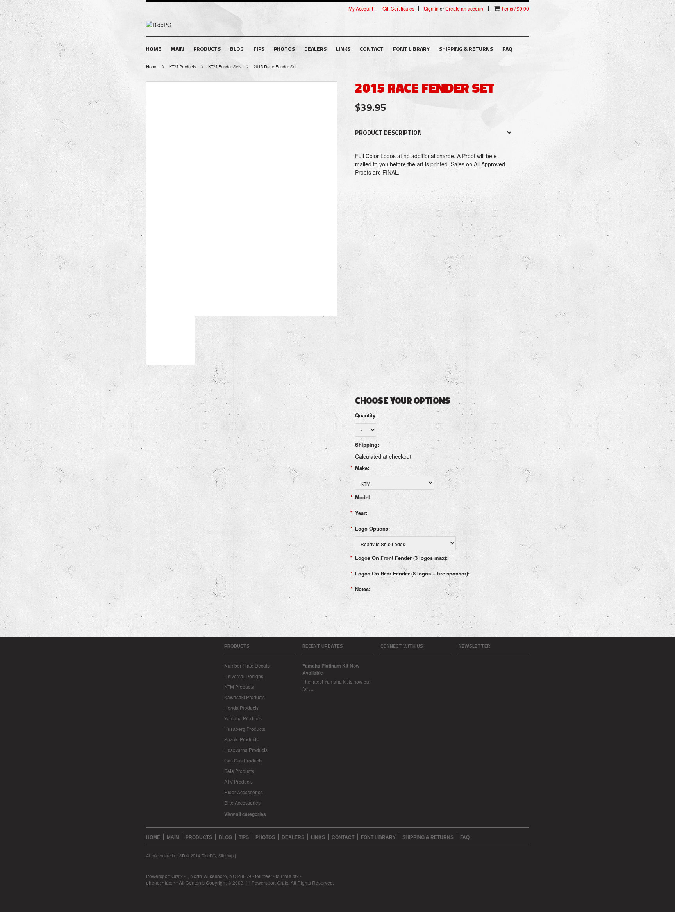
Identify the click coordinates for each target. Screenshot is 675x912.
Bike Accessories (242, 802)
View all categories (245, 814)
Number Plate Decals (247, 665)
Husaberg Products (244, 728)
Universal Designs (243, 676)
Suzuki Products (241, 739)
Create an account (464, 8)
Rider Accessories (243, 792)
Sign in (431, 8)
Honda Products (241, 707)
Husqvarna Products (246, 749)
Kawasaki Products (244, 697)
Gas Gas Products (243, 760)
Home (151, 66)
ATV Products (238, 781)
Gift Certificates (398, 8)
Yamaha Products (243, 718)
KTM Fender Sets (225, 66)
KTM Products (182, 66)
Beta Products (239, 771)
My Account (360, 8)
